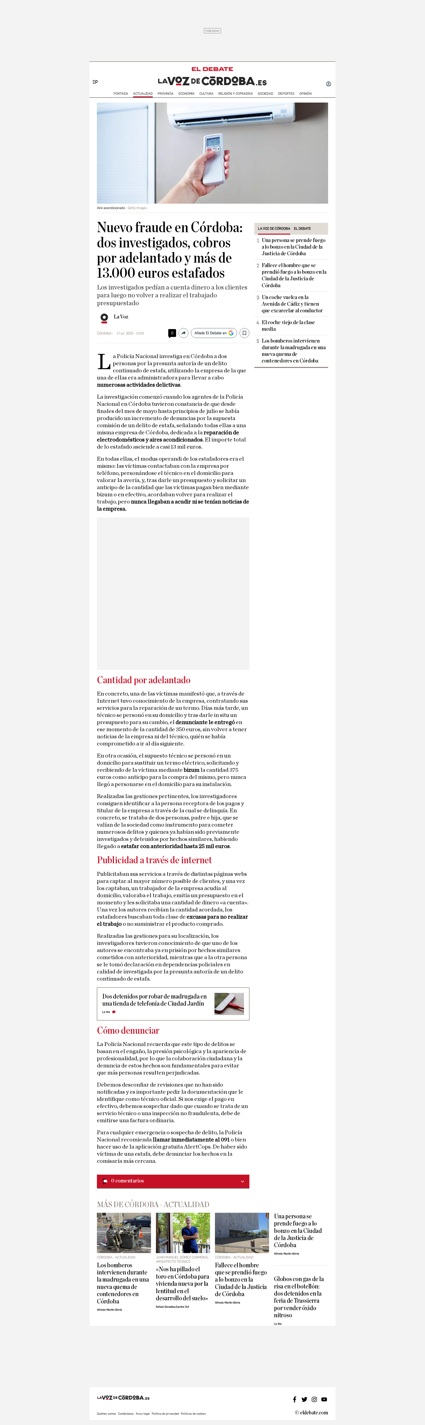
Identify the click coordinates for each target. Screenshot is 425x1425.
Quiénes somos (106, 1413)
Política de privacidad (165, 1413)
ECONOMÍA (187, 93)
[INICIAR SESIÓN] (329, 84)
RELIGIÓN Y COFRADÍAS (235, 93)
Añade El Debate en (211, 333)
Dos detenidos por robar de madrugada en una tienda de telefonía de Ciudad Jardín (154, 1000)
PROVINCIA (166, 93)
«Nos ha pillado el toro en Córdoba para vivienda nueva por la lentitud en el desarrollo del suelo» (182, 1284)
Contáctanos (126, 1413)
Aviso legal (143, 1413)
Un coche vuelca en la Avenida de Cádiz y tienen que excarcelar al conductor (292, 304)
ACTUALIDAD (143, 93)
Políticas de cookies (193, 1413)
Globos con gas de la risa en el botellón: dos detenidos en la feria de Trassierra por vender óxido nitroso (299, 1297)
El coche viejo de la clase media (288, 325)
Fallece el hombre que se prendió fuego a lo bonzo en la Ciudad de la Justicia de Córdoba (294, 275)
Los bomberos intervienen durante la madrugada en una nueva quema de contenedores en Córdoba (294, 351)
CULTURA (206, 93)
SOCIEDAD (265, 93)
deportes (286, 93)
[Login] (329, 84)
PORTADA (121, 93)
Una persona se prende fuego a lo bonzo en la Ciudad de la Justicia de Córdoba (293, 247)
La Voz (121, 317)
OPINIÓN (305, 93)
